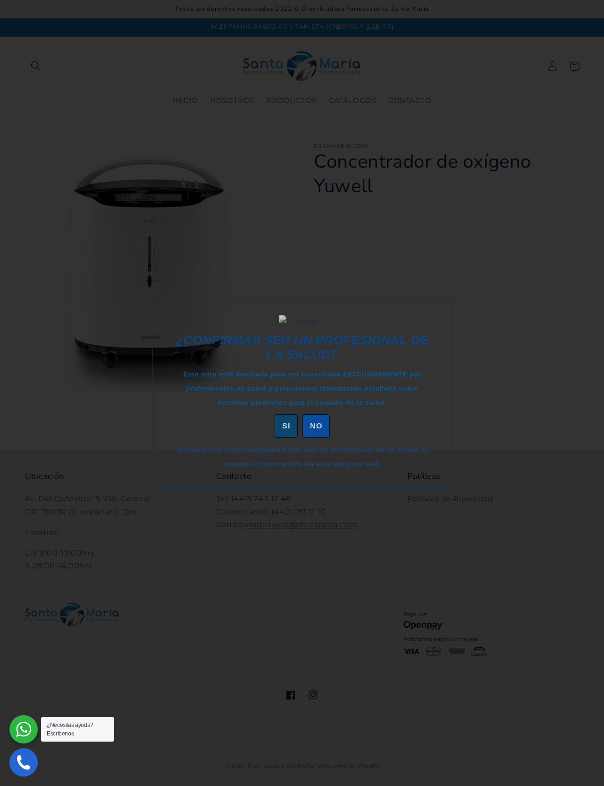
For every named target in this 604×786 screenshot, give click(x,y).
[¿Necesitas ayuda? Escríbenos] (23, 729)
